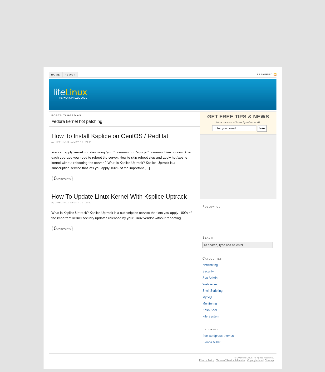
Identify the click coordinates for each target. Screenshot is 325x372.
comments (62, 179)
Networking (210, 265)
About (70, 74)
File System (210, 316)
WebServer (210, 284)
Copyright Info (255, 360)
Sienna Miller (211, 342)
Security (208, 271)
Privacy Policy (206, 360)
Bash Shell (209, 310)
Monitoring (209, 303)
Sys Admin (209, 278)
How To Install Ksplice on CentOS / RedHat (109, 136)
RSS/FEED (265, 74)
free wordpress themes (218, 335)
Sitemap (269, 360)
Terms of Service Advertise (230, 360)
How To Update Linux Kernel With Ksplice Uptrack (119, 196)
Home (55, 74)
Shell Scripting (212, 290)
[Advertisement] (143, 33)
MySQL (207, 297)
